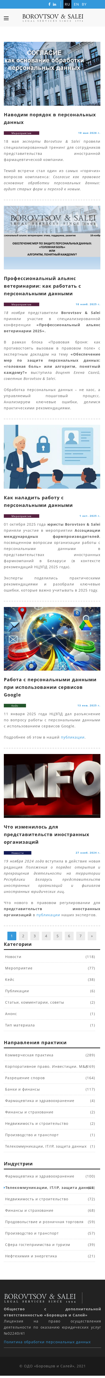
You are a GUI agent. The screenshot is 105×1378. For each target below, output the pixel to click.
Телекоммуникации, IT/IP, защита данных (45, 1146)
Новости (12, 956)
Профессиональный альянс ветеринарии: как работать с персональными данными (42, 286)
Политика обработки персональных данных (47, 1341)
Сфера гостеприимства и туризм (37, 1244)
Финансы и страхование (29, 1112)
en (76, 4)
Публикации (16, 990)
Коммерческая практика (29, 1055)
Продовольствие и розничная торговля (44, 1221)
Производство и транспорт (31, 1134)
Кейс (9, 979)
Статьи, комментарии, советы (34, 1002)
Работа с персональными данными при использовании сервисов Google (50, 687)
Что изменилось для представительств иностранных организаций (46, 834)
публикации (73, 737)
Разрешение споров (24, 1077)
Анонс (10, 1013)
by (84, 4)
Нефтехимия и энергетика (30, 1256)
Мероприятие (18, 968)
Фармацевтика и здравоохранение (39, 1100)
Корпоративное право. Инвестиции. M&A (46, 1066)
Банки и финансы (22, 1089)
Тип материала (19, 1025)
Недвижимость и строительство (36, 1123)
